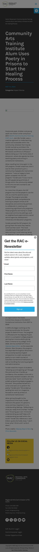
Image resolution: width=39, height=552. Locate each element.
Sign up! (19, 309)
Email (6, 264)
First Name (8, 274)
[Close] (35, 237)
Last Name (8, 284)
